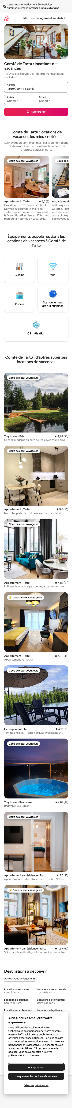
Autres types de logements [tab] (19, 978)
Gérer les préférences (36, 1085)
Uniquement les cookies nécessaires (36, 1076)
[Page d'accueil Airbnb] (6, 18)
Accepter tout (36, 1067)
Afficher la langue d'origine (44, 8)
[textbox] (20, 101)
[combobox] (36, 89)
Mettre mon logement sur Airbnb (44, 18)
